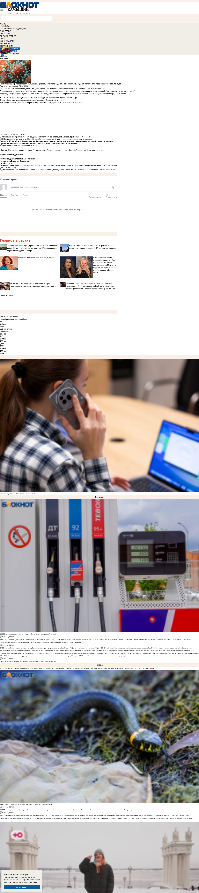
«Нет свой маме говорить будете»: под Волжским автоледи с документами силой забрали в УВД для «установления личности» (49, 648)
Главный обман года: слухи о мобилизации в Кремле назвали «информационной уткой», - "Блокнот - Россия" (100, 639)
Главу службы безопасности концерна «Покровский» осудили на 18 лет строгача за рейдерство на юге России (43, 815)
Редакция (4, 58)
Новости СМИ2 (6, 295)
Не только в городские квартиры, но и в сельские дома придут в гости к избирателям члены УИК (38, 668)
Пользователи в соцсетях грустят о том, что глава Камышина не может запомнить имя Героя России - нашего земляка (52, 89)
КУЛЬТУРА (5, 26)
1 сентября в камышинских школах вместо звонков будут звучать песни (108, 656)
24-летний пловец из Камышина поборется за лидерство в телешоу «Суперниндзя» (104, 810)
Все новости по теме (9, 86)
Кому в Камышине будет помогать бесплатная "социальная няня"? (60, 642)
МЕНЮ (3, 24)
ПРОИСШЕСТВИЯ (8, 36)
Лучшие (14, 195)
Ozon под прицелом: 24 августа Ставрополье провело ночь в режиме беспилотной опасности (37, 810)
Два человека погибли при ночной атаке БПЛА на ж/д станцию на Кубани (30, 661)
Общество (4, 135)
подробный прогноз (8, 319)
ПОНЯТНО (22, 887)
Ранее (25, 195)
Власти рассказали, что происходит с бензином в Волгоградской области (30, 634)
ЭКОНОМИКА (6, 44)
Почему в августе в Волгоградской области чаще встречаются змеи (28, 804)
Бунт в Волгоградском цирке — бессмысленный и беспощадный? (27, 639)
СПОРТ (3, 39)
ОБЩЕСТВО (5, 31)
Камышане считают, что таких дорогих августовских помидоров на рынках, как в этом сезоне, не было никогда (115, 668)
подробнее (22, 319)
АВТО (14, 51)
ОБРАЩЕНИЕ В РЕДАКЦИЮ (13, 29)
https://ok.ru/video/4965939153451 (23, 146)
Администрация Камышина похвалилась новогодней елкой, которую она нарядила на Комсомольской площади (49, 170)
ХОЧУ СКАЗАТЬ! (7, 41)
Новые (3, 195)
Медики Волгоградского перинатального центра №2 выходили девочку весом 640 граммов (47, 650)
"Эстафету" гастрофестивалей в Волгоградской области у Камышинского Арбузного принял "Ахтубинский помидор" (124, 650)
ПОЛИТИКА (5, 34)
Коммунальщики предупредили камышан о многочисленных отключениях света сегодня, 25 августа (43, 656)
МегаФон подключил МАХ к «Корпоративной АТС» (17, 494)
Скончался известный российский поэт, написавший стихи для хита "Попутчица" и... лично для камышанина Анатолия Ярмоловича (58, 165)
